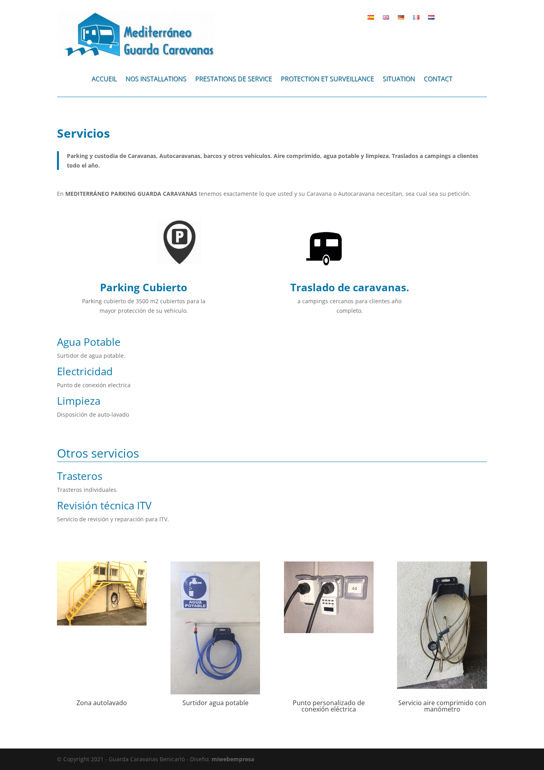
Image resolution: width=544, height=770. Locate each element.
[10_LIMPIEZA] (102, 623)
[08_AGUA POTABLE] (215, 692)
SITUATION (399, 79)
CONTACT (438, 79)
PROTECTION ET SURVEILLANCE (327, 79)
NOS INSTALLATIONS (155, 79)
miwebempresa (232, 759)
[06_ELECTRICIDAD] (329, 631)
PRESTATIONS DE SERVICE (233, 79)
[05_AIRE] (442, 686)
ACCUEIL (104, 79)
